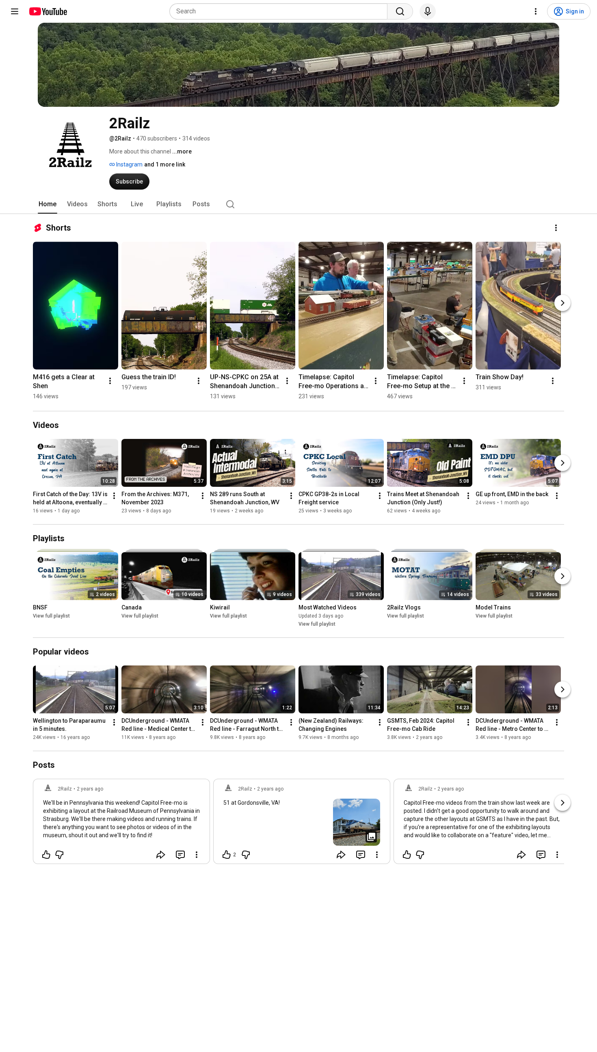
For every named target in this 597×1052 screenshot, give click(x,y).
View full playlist (51, 616)
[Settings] (536, 11)
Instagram (129, 164)
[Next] (562, 303)
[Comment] (180, 855)
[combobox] (280, 11)
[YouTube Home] (48, 11)
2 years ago (90, 789)
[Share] (161, 855)
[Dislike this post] (59, 854)
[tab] (47, 204)
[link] (121, 824)
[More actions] (556, 228)
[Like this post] (46, 854)
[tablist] (298, 204)
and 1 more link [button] (164, 164)
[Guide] (14, 11)
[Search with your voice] (428, 11)
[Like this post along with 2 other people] (226, 854)
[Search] (400, 11)
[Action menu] (196, 855)
